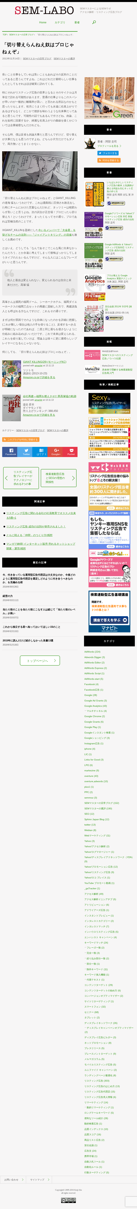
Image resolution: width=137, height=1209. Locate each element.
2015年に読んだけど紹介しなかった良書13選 (28, 640)
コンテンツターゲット (96, 985)
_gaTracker (90, 888)
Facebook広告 (92, 689)
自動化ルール (91, 1167)
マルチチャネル (95, 711)
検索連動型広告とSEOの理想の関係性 (55, 478)
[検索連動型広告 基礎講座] (109, 631)
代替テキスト (94, 979)
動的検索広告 (91, 1123)
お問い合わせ (11, 1179)
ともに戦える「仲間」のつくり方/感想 (29, 535)
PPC (86, 792)
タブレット (90, 1017)
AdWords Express (93, 668)
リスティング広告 (93, 1080)
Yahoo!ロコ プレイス (95, 877)
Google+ (55, 454)
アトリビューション (94, 904)
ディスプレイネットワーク (98, 1023)
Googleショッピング (95, 738)
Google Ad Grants (93, 700)
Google (88, 695)
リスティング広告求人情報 (98, 1097)
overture (88, 776)
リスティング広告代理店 (97, 1091)
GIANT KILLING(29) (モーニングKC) (44, 361)
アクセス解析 (91, 894)
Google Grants (92, 721)
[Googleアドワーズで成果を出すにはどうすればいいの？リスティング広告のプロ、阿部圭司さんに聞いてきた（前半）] (109, 586)
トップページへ (37, 661)
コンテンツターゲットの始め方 (100, 990)
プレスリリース (92, 1048)
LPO (86, 765)
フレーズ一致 (94, 947)
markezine (89, 770)
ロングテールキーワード (97, 1112)
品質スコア (90, 1134)
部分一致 (91, 963)
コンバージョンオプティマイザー (101, 995)
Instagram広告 (92, 743)
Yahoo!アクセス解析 (95, 846)
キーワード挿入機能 (94, 974)
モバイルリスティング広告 (98, 1064)
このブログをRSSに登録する (22, 439)
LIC (86, 754)
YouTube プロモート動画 (97, 883)
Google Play (90, 727)
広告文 (87, 1150)
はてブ (41, 454)
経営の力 (8, 595)
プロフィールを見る (107, 146)
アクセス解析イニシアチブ (98, 899)
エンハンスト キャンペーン (98, 937)
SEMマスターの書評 (64, 58)
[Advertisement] (109, 52)
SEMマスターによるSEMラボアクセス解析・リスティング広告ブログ (101, 10)
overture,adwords (93, 781)
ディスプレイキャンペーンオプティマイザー (110, 1028)
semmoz (88, 797)
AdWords (89, 651)
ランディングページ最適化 (98, 1075)
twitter (87, 824)
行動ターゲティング (94, 1172)
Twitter (26, 454)
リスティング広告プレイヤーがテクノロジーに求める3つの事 (23, 478)
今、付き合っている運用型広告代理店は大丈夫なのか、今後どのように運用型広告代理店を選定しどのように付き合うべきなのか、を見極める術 (39, 578)
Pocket (71, 454)
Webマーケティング (95, 835)
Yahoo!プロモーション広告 (98, 866)
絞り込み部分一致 (96, 958)
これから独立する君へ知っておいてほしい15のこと (31, 626)
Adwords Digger (92, 657)
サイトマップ (37, 1179)
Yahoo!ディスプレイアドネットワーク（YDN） (109, 857)
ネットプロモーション (96, 1043)
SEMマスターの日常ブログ (37, 58)
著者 (77, 22)
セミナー (89, 1012)
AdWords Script (92, 673)
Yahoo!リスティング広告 (97, 872)
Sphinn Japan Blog (94, 819)
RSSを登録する (111, 160)
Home (42, 22)
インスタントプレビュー (97, 915)
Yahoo (87, 841)
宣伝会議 (89, 1145)
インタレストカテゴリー (97, 921)
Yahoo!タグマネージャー (97, 852)
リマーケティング (93, 1102)
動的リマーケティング (98, 1107)
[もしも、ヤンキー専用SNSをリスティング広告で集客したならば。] (109, 548)
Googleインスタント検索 (97, 732)
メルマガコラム (92, 1059)
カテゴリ (60, 22)
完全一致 (91, 953)
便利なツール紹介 (93, 1118)
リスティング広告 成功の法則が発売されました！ (36, 526)
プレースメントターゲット (98, 1053)
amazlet (38, 365)
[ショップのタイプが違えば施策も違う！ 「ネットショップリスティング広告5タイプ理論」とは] (109, 458)
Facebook (11, 454)
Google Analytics (93, 706)
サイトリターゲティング (97, 1001)
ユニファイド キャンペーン (98, 1070)
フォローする (110, 153)
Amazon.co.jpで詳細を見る (39, 377)
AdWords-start (92, 679)
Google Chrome (92, 716)
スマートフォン (92, 1006)
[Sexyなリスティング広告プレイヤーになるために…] (109, 413)
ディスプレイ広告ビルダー (98, 1037)
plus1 (87, 786)
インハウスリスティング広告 (99, 931)
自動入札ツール (92, 1161)
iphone (88, 748)
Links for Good (92, 759)
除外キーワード (95, 969)
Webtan (88, 830)
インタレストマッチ (94, 926)
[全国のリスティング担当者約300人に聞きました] (109, 510)
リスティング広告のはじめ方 (99, 1086)
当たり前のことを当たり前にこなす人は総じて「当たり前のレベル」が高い (39, 611)
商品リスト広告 (92, 1140)
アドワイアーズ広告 (94, 910)
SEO (86, 814)
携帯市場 (89, 1156)
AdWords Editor (92, 662)
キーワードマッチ (93, 942)
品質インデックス (93, 1129)
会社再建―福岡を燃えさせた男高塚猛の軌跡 (49, 396)
